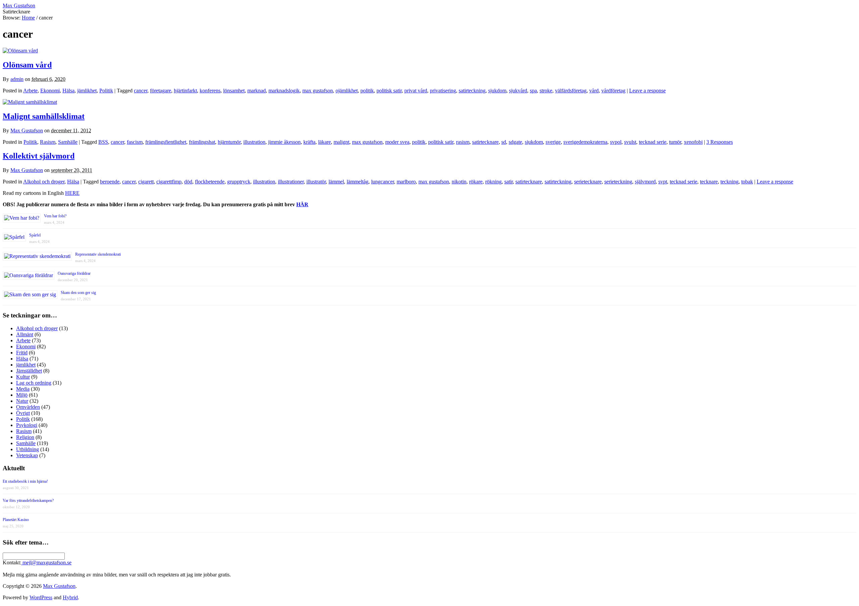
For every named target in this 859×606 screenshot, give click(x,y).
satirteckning (472, 90)
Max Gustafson (26, 130)
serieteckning (618, 181)
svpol (615, 142)
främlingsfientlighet (165, 142)
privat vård (415, 90)
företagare (160, 90)
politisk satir (389, 90)
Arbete (30, 90)
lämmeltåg (357, 181)
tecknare (709, 181)
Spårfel (35, 235)
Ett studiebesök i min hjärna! (25, 481)
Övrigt (23, 413)
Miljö (22, 395)
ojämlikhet (347, 90)
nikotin (459, 181)
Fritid (22, 352)
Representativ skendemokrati (98, 254)
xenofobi (693, 142)
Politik (106, 90)
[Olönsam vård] (20, 50)
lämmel (336, 181)
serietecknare (588, 181)
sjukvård (518, 90)
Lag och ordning (33, 383)
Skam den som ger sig (78, 292)
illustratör (316, 181)
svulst (630, 142)
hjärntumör (229, 142)
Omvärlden (28, 407)
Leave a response (647, 90)
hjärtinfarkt (185, 90)
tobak (747, 181)
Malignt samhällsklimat (44, 116)
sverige (553, 142)
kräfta (309, 142)
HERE (72, 193)
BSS (103, 142)
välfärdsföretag (571, 90)
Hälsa (68, 90)
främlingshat (202, 142)
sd (503, 142)
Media (23, 389)
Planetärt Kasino (16, 519)
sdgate (515, 142)
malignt (341, 142)
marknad (256, 90)
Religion (25, 437)
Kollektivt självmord (38, 156)
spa (533, 90)
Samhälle (68, 142)
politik (367, 90)
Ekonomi (50, 90)
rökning (493, 181)
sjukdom (497, 90)
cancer (140, 90)
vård (594, 90)
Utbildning (27, 449)
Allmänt (24, 334)
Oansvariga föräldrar (74, 273)
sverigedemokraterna (585, 142)
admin (16, 79)
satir (508, 181)
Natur (22, 401)
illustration (254, 142)
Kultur (23, 377)
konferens (210, 90)
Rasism (47, 142)
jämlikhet (87, 90)
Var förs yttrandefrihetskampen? (28, 500)
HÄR (302, 204)
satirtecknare (485, 142)
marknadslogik (284, 90)
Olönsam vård (27, 64)
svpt (662, 181)
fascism (135, 142)
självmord (645, 181)
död (188, 181)
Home (28, 17)
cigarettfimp (169, 181)
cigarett (146, 181)
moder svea (397, 142)
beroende (109, 181)
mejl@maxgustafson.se (46, 562)
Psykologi (26, 425)
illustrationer (291, 181)
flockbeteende (209, 181)
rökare (476, 181)
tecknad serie (652, 142)
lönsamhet (234, 90)
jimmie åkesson (284, 142)
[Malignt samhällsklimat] (30, 102)
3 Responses (719, 142)
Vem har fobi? (55, 216)
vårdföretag (613, 90)
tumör (675, 142)
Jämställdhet (29, 371)
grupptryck (238, 181)
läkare (324, 142)
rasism (462, 142)
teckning (729, 181)
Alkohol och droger (43, 181)
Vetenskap (27, 455)
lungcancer (382, 181)
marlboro (406, 181)
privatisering (443, 90)
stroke (546, 90)
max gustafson (317, 90)
